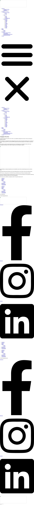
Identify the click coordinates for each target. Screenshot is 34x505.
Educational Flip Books (7, 35)
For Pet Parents (6, 33)
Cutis (4, 113)
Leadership (5, 10)
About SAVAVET (6, 109)
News (4, 30)
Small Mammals (7, 18)
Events (4, 31)
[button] (17, 71)
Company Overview (6, 9)
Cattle (6, 21)
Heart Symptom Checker (7, 32)
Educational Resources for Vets (8, 34)
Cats (6, 13)
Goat (6, 24)
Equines (6, 23)
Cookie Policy (4, 184)
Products (3, 11)
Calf (6, 22)
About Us (3, 8)
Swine (6, 126)
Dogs (6, 14)
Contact (3, 134)
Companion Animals (6, 12)
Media (3, 29)
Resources (3, 130)
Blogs (2, 28)
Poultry (6, 26)
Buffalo (6, 20)
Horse (6, 17)
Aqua (6, 19)
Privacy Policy (4, 347)
